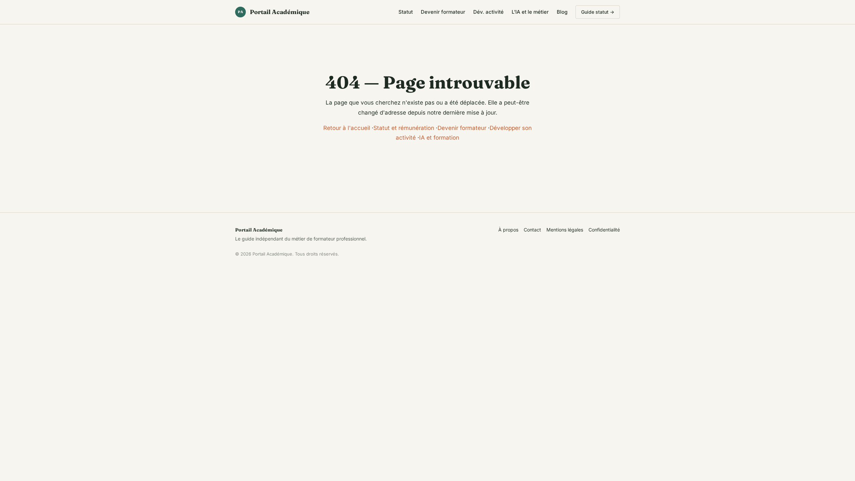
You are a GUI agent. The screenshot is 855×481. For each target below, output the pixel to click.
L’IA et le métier (530, 12)
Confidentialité (604, 229)
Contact (532, 229)
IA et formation (439, 137)
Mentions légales (564, 229)
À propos (508, 229)
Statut (405, 12)
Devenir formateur (443, 12)
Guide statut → (597, 12)
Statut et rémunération (403, 128)
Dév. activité (488, 12)
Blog (562, 12)
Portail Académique (274, 12)
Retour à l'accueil (346, 128)
